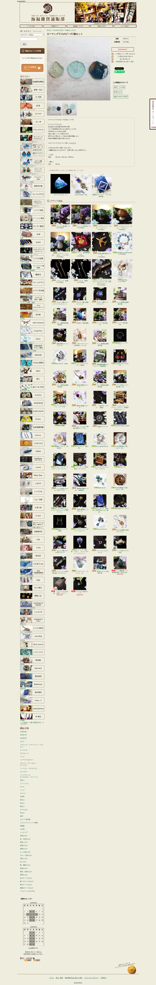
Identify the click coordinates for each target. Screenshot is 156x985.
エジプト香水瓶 (25, 294)
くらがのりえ (24, 447)
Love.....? (22, 704)
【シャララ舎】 (25, 495)
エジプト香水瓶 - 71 (63, 226)
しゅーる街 (23, 503)
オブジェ (23, 793)
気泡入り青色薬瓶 (82, 323)
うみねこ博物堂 (25, 367)
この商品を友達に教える (125, 56)
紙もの (22, 800)
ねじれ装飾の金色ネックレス (122, 531)
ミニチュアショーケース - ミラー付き (61, 406)
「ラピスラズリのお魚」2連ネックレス (61, 592)
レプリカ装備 (24, 262)
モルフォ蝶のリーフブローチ (102, 303)
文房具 (22, 246)
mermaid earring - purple (122, 426)
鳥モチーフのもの (26, 878)
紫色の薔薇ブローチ (82, 406)
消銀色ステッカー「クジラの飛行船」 (101, 195)
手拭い (22, 780)
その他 (22, 829)
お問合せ (101, 26)
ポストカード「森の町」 (81, 447)
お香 (21, 238)
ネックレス (23, 750)
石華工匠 (23, 511)
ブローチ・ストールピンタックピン (28, 764)
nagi (21, 584)
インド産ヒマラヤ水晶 (123, 551)
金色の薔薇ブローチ (82, 386)
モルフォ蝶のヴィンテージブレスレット (60, 303)
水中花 (22, 318)
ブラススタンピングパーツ (29, 310)
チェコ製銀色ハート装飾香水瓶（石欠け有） (120, 571)
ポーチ (22, 787)
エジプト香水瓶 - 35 (102, 324)
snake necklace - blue (81, 195)
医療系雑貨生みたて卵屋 (28, 351)
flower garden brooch (102, 446)
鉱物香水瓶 (23, 190)
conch (22, 471)
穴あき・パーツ (70, 30)
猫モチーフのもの (26, 885)
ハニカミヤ (23, 616)
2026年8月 (23, 732)
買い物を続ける (125, 59)
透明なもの (23, 875)
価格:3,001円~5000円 (120, 97)
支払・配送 (59, 978)
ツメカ (22, 551)
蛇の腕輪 (62, 425)
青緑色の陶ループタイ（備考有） (81, 489)
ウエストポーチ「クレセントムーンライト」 (60, 468)
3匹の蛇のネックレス (122, 508)
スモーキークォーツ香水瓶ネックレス (80, 344)
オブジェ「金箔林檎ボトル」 (83, 253)
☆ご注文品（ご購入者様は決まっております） (32, 723)
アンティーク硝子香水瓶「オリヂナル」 (60, 572)
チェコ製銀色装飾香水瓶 (62, 324)
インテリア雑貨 (25, 214)
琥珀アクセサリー (26, 158)
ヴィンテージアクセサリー (29, 142)
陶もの (22, 806)
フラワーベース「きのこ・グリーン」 (103, 227)
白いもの (23, 862)
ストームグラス (25, 286)
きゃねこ (23, 423)
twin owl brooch (102, 529)
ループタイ (23, 772)
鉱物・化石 (23, 93)
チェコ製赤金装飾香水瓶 (62, 386)
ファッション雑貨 (26, 222)
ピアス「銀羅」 (84, 281)
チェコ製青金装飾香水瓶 (123, 303)
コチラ (74, 143)
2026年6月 (23, 738)
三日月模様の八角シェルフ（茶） (122, 488)
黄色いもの (23, 842)
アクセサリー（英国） (27, 182)
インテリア (23, 832)
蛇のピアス (122, 467)
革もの (22, 813)
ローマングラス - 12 (60, 195)
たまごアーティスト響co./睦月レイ (31, 527)
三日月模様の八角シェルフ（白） (122, 447)
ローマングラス (25, 198)
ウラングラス (24, 134)
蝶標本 (22, 278)
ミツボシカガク (25, 656)
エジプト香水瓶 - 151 (122, 323)
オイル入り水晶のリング (81, 592)
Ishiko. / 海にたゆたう (27, 342)
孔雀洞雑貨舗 (24, 431)
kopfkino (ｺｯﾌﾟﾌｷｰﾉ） (27, 463)
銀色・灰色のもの (26, 871)
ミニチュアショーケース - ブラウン (101, 468)
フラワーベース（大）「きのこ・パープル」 (60, 254)
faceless (22, 712)
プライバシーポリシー (91, 978)
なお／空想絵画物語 (26, 576)
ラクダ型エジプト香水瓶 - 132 (122, 386)
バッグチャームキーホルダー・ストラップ (29, 776)
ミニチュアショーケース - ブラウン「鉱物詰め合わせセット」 (120, 407)
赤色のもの (23, 836)
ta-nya (22, 519)
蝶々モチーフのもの (26, 881)
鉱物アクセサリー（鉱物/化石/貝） (31, 150)
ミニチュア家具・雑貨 (27, 302)
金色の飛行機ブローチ (104, 254)
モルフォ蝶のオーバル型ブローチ (61, 551)
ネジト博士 (23, 592)
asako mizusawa (24, 326)
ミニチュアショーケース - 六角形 (81, 364)
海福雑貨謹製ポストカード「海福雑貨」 (101, 365)
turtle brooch (102, 488)
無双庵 (22, 664)
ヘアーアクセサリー (26, 760)
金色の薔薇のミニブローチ (82, 510)
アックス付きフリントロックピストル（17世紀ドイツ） (59, 510)
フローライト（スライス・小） (81, 572)
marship (22, 640)
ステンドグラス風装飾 (27, 270)
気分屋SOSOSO (25, 415)
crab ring (124, 280)
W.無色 (22, 720)
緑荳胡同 (23, 696)
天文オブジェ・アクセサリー (29, 206)
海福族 (22, 826)
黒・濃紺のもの (25, 865)
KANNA (23, 399)
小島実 (22, 455)
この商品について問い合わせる (125, 54)
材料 (21, 816)
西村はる (23, 624)
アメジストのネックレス (103, 551)
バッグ (22, 790)
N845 (21, 375)
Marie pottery (24, 648)
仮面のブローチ (103, 426)
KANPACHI (24, 407)
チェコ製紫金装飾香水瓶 (103, 344)
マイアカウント (32, 31)
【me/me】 (23, 672)
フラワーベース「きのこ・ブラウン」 (124, 227)
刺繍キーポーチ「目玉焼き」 (61, 447)
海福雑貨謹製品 (25, 85)
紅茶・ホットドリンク (27, 109)
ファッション (24, 783)
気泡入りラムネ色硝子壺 (103, 572)
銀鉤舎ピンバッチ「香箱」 (62, 530)
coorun (22, 439)
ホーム (31, 26)
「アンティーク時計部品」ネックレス (81, 468)
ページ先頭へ (132, 970)
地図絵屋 (23, 535)
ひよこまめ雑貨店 (26, 632)
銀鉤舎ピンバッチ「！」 (122, 343)
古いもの (23, 117)
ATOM (36, 960)
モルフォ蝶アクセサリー (28, 166)
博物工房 (23, 600)
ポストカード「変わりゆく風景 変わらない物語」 (100, 510)
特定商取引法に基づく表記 (125, 61)
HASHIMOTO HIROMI (27, 608)
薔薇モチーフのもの (26, 888)
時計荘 (22, 559)
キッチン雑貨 (24, 230)
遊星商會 (23, 680)
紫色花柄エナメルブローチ (62, 344)
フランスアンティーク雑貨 (29, 823)
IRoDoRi (22, 359)
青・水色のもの (25, 839)
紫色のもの (23, 849)
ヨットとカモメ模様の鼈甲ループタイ (80, 427)
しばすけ (23, 487)
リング (22, 756)
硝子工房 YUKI (25, 391)
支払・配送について (54, 26)
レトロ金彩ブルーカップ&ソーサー (61, 489)
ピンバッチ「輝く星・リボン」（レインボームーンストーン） (80, 551)
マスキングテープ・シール (29, 254)
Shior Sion (23, 479)
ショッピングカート (125, 26)
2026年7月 (23, 735)
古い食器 (23, 101)
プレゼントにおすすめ (27, 891)
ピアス (22, 741)
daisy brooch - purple (62, 363)
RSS (27, 960)
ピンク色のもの (25, 852)
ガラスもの (23, 810)
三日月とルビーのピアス (122, 364)
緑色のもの (23, 845)
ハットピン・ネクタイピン (29, 768)
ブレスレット (24, 753)
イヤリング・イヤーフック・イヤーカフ (32, 746)
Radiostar (23, 688)
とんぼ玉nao (24, 567)
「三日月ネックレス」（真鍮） (102, 406)
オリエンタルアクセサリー (29, 174)
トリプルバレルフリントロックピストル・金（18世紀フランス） (101, 281)
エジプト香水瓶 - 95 (83, 226)
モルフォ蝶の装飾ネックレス (82, 303)
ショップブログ (78, 26)
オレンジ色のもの (26, 855)
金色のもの (23, 868)
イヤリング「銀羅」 (63, 281)
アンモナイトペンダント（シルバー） (81, 530)
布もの (22, 803)
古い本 (22, 126)
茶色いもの (23, 858)
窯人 (21, 383)
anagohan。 (23, 334)
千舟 (21, 543)
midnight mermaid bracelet (124, 252)
